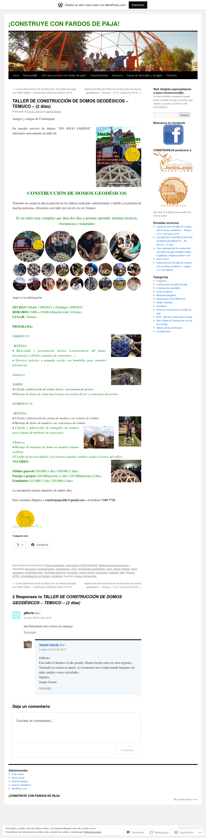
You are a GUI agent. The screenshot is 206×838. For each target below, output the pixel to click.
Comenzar (138, 4)
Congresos (162, 280)
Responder (30, 632)
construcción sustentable (91, 568)
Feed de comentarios (21, 784)
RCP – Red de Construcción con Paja (174, 316)
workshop (57, 576)
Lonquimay (102, 572)
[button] (28, 246)
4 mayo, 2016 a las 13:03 (37, 617)
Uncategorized (163, 331)
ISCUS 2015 (163, 259)
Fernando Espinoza (55, 572)
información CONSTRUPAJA (81, 565)
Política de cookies (92, 831)
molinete (113, 572)
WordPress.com (19, 788)
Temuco (130, 572)
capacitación (63, 568)
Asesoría (117, 75)
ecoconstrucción (34, 572)
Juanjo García (53, 111)
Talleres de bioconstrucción (113, 565)
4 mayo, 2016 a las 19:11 (53, 649)
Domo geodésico (55, 565)
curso (109, 568)
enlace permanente (85, 576)
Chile (74, 568)
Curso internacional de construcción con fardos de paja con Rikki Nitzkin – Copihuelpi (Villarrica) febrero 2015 (44, 90)
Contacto (171, 75)
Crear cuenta (18, 774)
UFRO (15, 576)
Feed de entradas (20, 781)
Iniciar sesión (18, 777)
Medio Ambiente (165, 302)
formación (72, 572)
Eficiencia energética (166, 295)
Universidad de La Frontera (35, 576)
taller (122, 572)
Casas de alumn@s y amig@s (144, 75)
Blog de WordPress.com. (186, 799)
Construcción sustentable (168, 287)
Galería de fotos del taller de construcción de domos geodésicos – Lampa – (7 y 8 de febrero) (175, 266)
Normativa (162, 306)
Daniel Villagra (121, 568)
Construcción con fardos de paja (172, 284)
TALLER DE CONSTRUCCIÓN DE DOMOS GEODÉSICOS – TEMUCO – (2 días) (70, 103)
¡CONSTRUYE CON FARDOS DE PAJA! (64, 23)
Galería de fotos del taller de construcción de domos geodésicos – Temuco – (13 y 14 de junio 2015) (112, 90)
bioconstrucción (46, 568)
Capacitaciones (99, 75)
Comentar (127, 750)
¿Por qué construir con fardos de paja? (63, 75)
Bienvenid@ (30, 75)
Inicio (16, 75)
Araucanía (30, 568)
